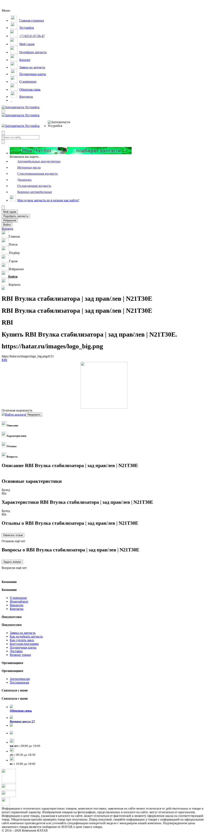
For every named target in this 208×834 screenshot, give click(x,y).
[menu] (61, 124)
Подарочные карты (23, 647)
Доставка (16, 651)
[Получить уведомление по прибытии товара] (34, 414)
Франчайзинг (19, 601)
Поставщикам (19, 682)
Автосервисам (20, 678)
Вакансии (16, 605)
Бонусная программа (24, 643)
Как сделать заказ (22, 640)
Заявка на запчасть (23, 632)
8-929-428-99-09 (21, 729)
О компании (18, 597)
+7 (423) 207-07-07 (22, 737)
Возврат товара (20, 654)
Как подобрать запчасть (26, 636)
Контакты (16, 608)
